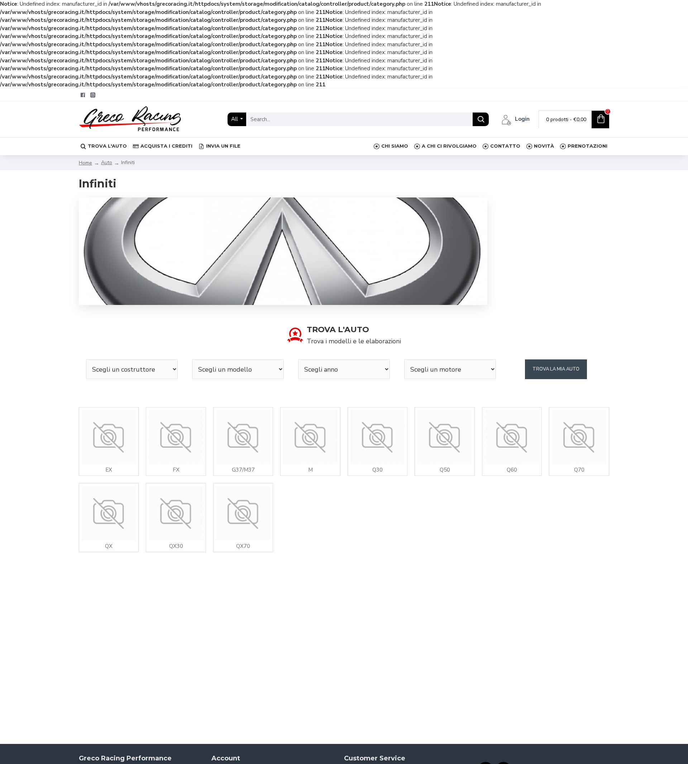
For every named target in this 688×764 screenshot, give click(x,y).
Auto (106, 162)
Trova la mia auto (555, 369)
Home (85, 162)
